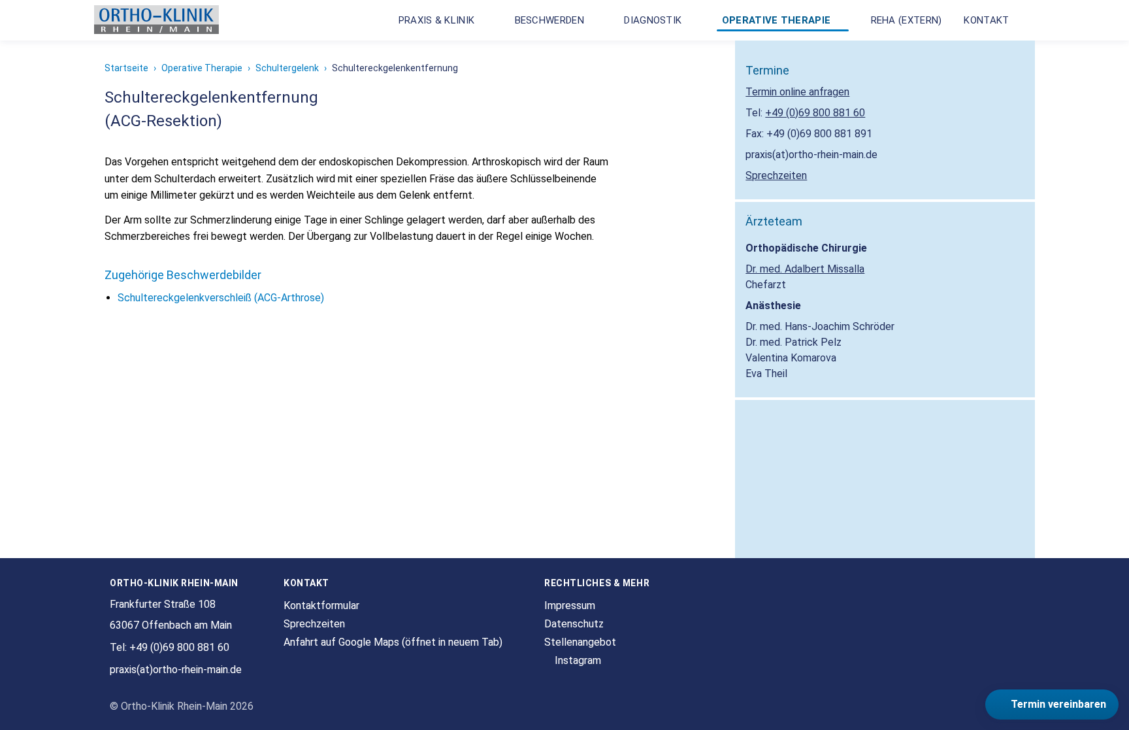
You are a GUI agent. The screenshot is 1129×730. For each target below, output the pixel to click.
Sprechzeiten (776, 175)
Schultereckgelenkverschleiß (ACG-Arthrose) (221, 297)
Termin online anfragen (797, 92)
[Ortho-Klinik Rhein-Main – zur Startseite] (156, 20)
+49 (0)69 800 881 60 (815, 113)
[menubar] (710, 20)
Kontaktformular (321, 605)
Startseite (126, 68)
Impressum (569, 605)
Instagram (576, 660)
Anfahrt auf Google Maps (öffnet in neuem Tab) (393, 642)
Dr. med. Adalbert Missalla (804, 269)
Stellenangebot (580, 642)
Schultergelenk (287, 68)
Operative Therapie (201, 68)
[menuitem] (442, 20)
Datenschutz (574, 624)
